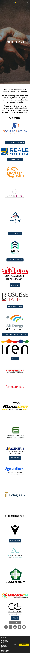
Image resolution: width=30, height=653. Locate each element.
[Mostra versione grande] (15, 129)
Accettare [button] (24, 644)
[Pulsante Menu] (27, 2)
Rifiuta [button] (14, 644)
